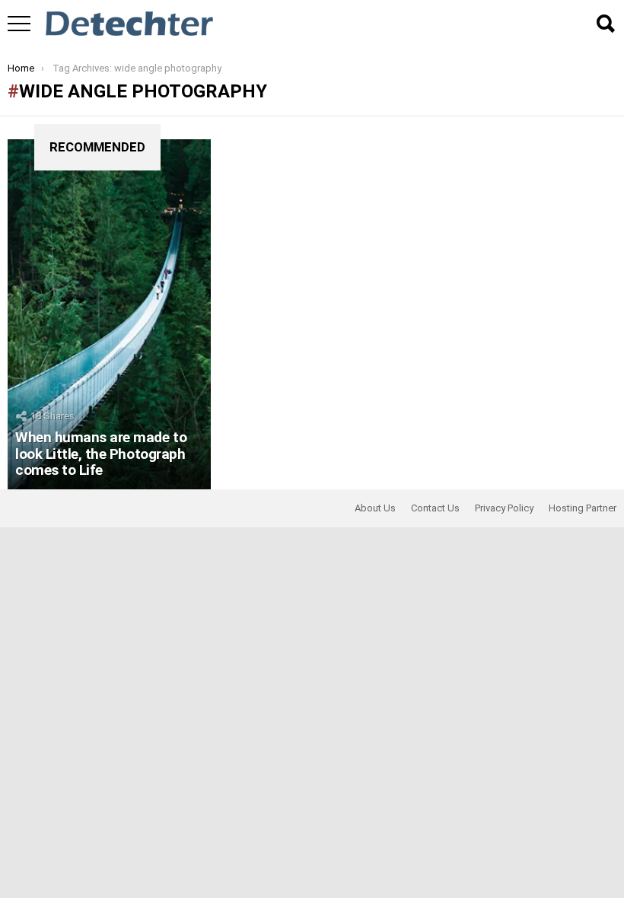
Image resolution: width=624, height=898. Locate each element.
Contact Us (435, 508)
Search (605, 23)
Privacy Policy (504, 508)
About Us (375, 508)
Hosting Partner (582, 508)
